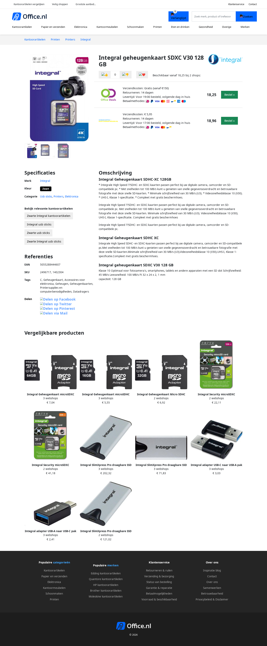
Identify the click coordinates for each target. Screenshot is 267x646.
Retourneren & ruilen (159, 570)
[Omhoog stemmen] (105, 74)
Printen (157, 27)
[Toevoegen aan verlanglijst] (142, 74)
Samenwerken (212, 588)
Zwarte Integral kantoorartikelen (48, 216)
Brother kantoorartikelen (105, 590)
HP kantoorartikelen (105, 585)
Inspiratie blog (212, 570)
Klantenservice (236, 4)
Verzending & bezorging (159, 576)
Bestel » (229, 94)
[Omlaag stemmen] (125, 74)
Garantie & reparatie (159, 588)
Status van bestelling (159, 582)
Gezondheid (206, 27)
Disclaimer (221, 599)
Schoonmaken (135, 27)
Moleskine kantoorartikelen (106, 596)
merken (112, 565)
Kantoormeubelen (107, 27)
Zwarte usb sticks (38, 233)
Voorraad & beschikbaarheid (159, 599)
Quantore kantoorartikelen (106, 579)
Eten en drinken (180, 27)
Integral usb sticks (39, 224)
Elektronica (80, 27)
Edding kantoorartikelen (106, 573)
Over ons (212, 582)
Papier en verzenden (53, 27)
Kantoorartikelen (22, 27)
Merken (245, 27)
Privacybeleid (204, 599)
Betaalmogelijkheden (159, 593)
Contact (253, 4)
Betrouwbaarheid (212, 593)
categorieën (61, 562)
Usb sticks (46, 196)
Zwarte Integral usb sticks (44, 241)
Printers (58, 196)
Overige (226, 27)
